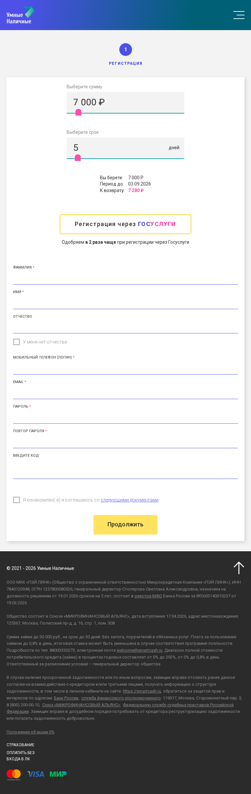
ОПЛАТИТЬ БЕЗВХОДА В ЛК (21, 755)
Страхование (20, 745)
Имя (17, 292)
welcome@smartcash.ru (139, 650)
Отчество (22, 316)
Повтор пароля (28, 431)
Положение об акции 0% (31, 732)
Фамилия (22, 267)
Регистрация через (125, 224)
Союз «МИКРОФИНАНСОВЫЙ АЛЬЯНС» (81, 704)
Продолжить (125, 524)
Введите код (26, 455)
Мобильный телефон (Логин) (42, 357)
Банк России (66, 698)
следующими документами (130, 500)
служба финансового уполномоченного (121, 698)
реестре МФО (148, 595)
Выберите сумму (84, 86)
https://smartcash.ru (142, 691)
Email (18, 382)
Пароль (20, 406)
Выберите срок (83, 132)
